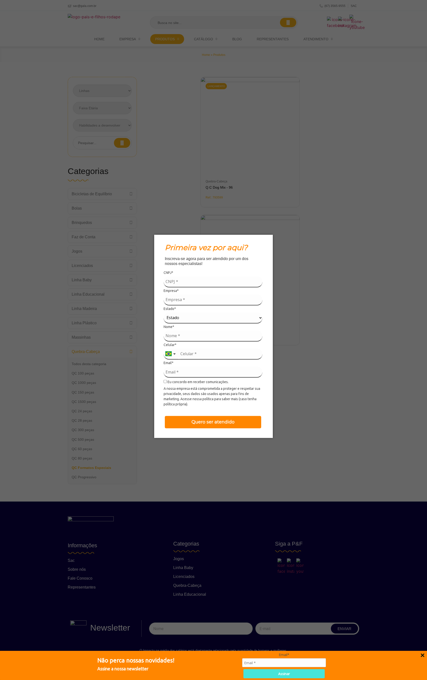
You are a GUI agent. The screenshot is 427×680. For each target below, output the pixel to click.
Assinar (284, 673)
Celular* (170, 345)
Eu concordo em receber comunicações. (198, 382)
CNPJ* (168, 272)
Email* (168, 363)
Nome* (169, 327)
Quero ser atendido (213, 422)
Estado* (170, 308)
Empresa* (171, 290)
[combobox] (171, 354)
